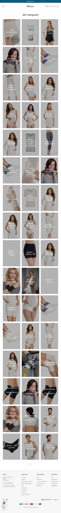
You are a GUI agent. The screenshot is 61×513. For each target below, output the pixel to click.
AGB (22, 485)
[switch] (4, 508)
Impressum (24, 492)
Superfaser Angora (40, 483)
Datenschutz (24, 487)
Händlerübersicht (54, 481)
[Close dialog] (58, 491)
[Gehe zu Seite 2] (33, 464)
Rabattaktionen (54, 485)
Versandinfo (24, 477)
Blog (38, 477)
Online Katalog (54, 479)
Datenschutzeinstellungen (26, 483)
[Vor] (43, 1)
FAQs (52, 477)
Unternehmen (39, 479)
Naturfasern (39, 485)
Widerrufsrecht (24, 490)
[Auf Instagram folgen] (7, 499)
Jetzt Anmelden (54, 509)
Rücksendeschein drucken (27, 481)
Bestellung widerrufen (26, 494)
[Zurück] (17, 1)
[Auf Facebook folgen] (3, 499)
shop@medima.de (9, 482)
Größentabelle (54, 483)
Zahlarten (23, 479)
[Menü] (6, 501)
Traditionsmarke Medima (42, 481)
